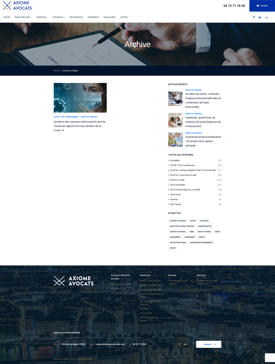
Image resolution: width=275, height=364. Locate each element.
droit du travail (204, 231)
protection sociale (178, 242)
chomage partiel (205, 226)
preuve (202, 237)
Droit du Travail (193, 90)
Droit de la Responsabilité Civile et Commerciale (193, 170)
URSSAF (173, 248)
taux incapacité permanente (201, 242)
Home (56, 70)
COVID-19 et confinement (182, 165)
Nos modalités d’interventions (123, 293)
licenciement (189, 237)
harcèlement (175, 237)
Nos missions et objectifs (121, 284)
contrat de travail (177, 231)
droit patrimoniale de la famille (185, 189)
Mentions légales (61, 359)
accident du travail (178, 221)
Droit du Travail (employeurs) (151, 285)
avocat (193, 221)
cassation (204, 221)
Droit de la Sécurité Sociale (183, 175)
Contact (264, 5)
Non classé (175, 204)
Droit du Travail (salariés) (150, 281)
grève (217, 231)
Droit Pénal (175, 194)
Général (173, 199)
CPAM (191, 231)
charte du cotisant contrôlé (182, 226)
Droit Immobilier (177, 185)
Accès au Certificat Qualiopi (67, 332)
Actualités (175, 160)
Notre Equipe (116, 289)
